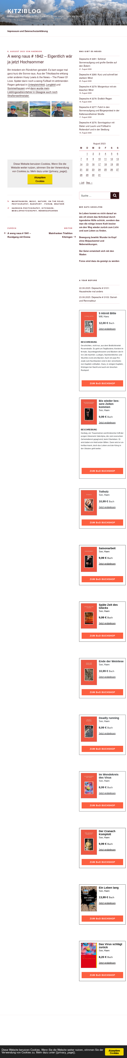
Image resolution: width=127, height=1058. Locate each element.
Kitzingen (48, 208)
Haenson (36, 51)
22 (87, 169)
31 (99, 174)
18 (105, 164)
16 (93, 164)
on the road (56, 201)
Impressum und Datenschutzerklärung (27, 31)
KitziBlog (24, 11)
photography (20, 204)
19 (111, 164)
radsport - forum (41, 204)
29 (87, 174)
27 (117, 169)
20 (117, 164)
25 (105, 169)
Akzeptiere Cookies (40, 179)
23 (93, 169)
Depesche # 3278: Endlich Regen (95, 98)
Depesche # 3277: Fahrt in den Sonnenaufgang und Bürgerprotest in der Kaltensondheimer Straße (99, 110)
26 (111, 169)
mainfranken (20, 201)
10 (99, 158)
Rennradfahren (48, 211)
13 (117, 158)
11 (105, 158)
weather (59, 204)
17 (99, 164)
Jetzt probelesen (107, 328)
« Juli (81, 182)
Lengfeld (51, 84)
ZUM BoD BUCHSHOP (102, 383)
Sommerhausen (16, 88)
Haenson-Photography (26, 208)
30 (93, 174)
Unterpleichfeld (36, 84)
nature (42, 201)
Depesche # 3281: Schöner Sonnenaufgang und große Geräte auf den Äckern (98, 62)
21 (81, 169)
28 (81, 174)
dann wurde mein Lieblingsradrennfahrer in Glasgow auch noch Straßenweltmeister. (32, 91)
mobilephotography (24, 211)
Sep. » (89, 182)
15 (87, 164)
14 (81, 164)
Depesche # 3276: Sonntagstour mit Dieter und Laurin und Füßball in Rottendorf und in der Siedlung (96, 126)
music (32, 201)
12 (111, 158)
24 (99, 169)
